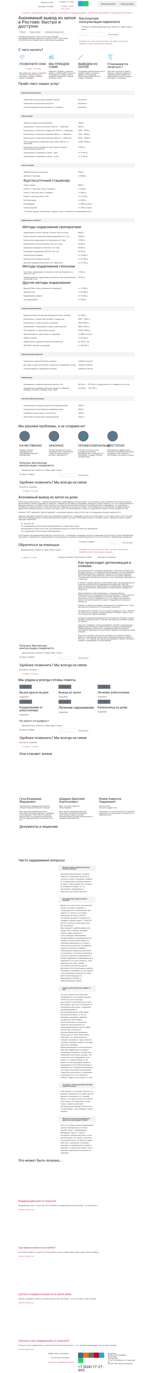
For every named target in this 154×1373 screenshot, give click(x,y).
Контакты (128, 13)
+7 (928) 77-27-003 (66, 2)
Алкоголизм (92, 13)
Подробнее (24, 697)
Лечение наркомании (76, 707)
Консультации (69, 13)
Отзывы (113, 13)
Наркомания (103, 13)
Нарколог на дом (57, 13)
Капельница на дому (112, 707)
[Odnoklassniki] (86, 1355)
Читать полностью (26, 1209)
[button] (25, 687)
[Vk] (80, 1355)
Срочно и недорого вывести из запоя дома (44, 1294)
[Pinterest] (96, 1355)
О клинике (26, 13)
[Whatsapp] (86, 3)
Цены (33, 13)
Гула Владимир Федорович (30, 800)
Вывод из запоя (42, 13)
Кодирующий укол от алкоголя (37, 1201)
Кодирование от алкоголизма (31, 709)
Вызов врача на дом (33, 692)
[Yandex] (91, 1355)
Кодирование (80, 13)
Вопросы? (120, 13)
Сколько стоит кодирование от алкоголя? (43, 1340)
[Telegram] (80, 3)
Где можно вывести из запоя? (37, 1247)
